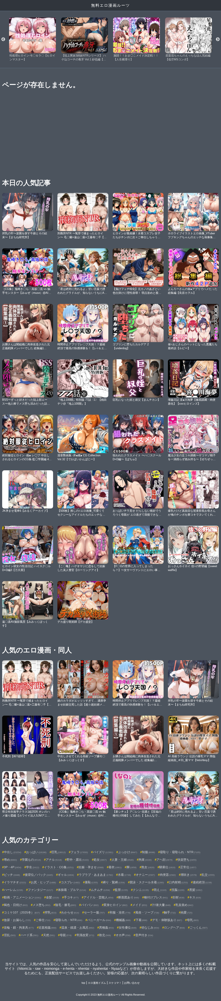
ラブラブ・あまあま (96, 874)
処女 (100, 859)
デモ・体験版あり (167, 920)
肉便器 (168, 874)
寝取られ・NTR (68, 920)
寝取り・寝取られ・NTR (180, 852)
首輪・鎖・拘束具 (19, 927)
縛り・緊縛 (114, 882)
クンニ (141, 890)
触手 (170, 912)
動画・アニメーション (22, 897)
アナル (54, 859)
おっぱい (36, 852)
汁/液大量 (161, 905)
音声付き (144, 935)
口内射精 (178, 882)
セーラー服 (94, 912)
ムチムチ (100, 890)
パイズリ (103, 852)
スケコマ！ (115, 982)
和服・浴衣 (120, 912)
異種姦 (106, 927)
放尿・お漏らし (17, 920)
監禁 (121, 890)
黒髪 (195, 890)
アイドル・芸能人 (98, 897)
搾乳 (50, 912)
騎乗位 (167, 867)
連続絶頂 (202, 882)
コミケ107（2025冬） (22, 912)
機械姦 (123, 920)
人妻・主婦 (123, 859)
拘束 (145, 859)
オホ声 (123, 935)
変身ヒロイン (115, 905)
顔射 (178, 897)
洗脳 (177, 890)
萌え (160, 890)
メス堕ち (41, 905)
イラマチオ (15, 882)
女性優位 (127, 927)
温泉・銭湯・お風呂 (77, 927)
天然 (49, 935)
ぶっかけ (127, 852)
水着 (124, 874)
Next (218, 39)
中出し (12, 852)
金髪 (52, 897)
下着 (141, 920)
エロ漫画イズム (97, 982)
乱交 (208, 874)
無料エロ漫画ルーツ (110, 5)
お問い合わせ (132, 982)
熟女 (147, 867)
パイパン (90, 905)
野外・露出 (78, 859)
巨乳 (58, 852)
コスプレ (70, 882)
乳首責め (184, 905)
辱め (10, 859)
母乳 (193, 920)
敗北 (105, 935)
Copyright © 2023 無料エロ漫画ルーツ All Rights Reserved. (110, 994)
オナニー (145, 874)
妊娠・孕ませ (91, 867)
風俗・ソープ (147, 912)
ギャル (66, 874)
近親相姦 (47, 927)
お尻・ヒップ (43, 882)
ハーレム (13, 890)
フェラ (79, 852)
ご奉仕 (43, 920)
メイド (139, 905)
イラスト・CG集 (59, 867)
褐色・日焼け (16, 905)
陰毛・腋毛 (65, 905)
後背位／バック (39, 874)
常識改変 (85, 935)
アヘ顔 (164, 859)
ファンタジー (40, 890)
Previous (3, 39)
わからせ (70, 912)
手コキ (71, 897)
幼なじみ (150, 927)
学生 (32, 867)
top (83, 982)
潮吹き (189, 874)
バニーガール (99, 920)
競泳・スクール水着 (147, 882)
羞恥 (91, 882)
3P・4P (12, 867)
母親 (65, 935)
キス (195, 897)
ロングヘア (174, 927)
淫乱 (10, 935)
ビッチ (12, 874)
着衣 (115, 867)
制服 (148, 852)
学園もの (31, 859)
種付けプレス (156, 897)
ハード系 (29, 935)
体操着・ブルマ (72, 890)
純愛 (186, 912)
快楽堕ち (186, 859)
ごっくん (198, 927)
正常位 (188, 867)
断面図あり (128, 897)
